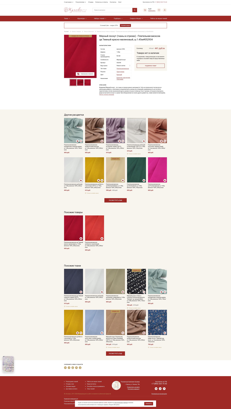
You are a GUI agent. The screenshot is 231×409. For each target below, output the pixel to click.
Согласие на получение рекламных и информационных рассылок (112, 222)
